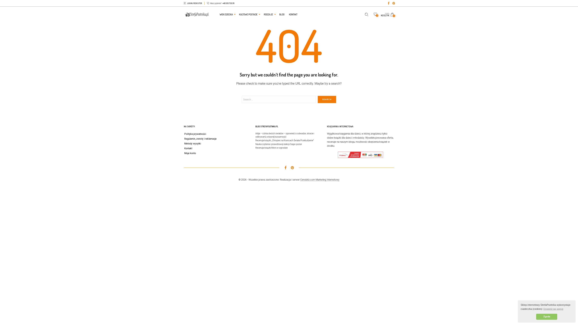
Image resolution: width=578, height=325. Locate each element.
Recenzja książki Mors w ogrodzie (271, 148)
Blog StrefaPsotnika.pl (266, 126)
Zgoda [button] (546, 316)
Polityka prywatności (195, 134)
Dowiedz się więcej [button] (553, 309)
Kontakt (188, 148)
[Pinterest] (393, 3)
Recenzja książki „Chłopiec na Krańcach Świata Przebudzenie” (284, 140)
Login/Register (194, 3)
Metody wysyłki (192, 143)
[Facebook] (388, 3)
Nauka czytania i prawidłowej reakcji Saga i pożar (278, 144)
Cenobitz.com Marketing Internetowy (319, 179)
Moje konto (190, 153)
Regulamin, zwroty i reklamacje (200, 138)
